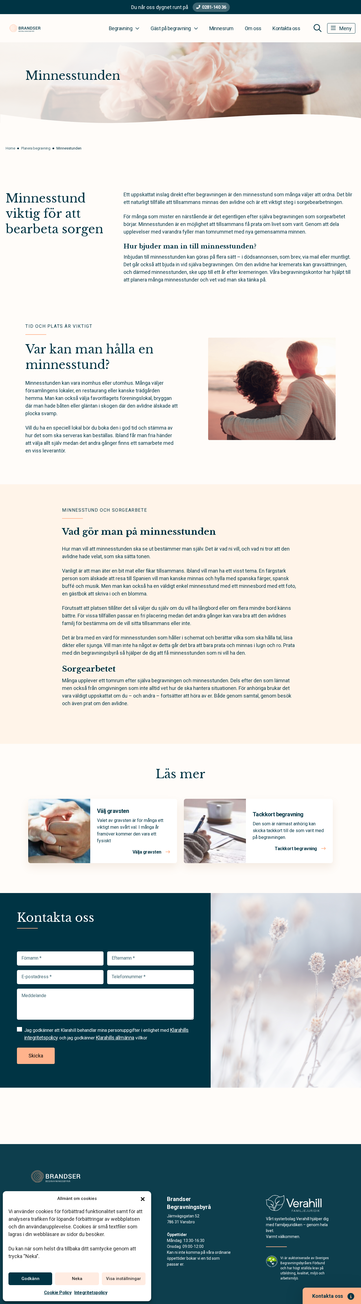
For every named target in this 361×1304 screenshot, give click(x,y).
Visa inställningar (123, 1278)
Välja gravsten (147, 852)
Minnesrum (221, 28)
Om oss (253, 28)
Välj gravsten (113, 811)
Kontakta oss (286, 28)
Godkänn (30, 1278)
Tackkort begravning (278, 814)
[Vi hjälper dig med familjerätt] (294, 1205)
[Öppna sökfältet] (317, 28)
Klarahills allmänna (115, 1038)
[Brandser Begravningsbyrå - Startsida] (55, 1177)
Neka (77, 1278)
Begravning (121, 28)
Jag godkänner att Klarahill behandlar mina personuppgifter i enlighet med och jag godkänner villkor (106, 1034)
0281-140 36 (214, 7)
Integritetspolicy (90, 1292)
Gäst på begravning (171, 28)
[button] (143, 1198)
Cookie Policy (58, 1292)
